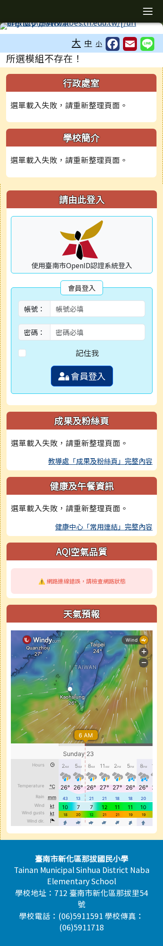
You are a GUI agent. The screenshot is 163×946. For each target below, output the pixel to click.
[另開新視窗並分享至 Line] (147, 44)
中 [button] (88, 42)
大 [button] (76, 42)
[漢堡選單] (148, 11)
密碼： (34, 332)
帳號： (34, 308)
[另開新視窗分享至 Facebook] (113, 44)
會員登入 (87, 376)
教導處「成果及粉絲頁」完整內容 (100, 461)
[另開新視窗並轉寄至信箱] (130, 44)
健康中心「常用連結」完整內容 (104, 526)
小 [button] (99, 43)
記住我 (87, 352)
